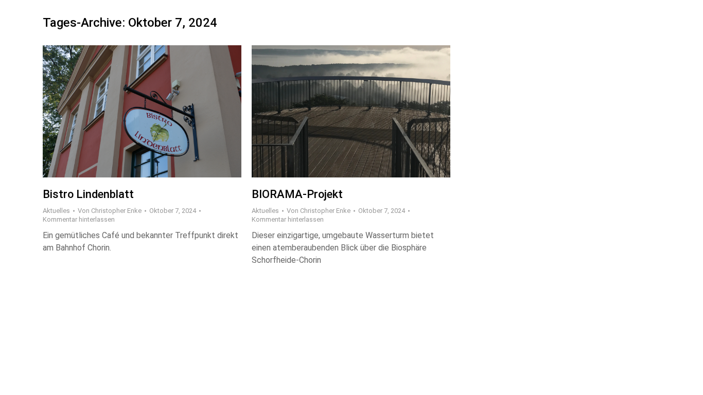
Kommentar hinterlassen (79, 219)
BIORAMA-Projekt (297, 194)
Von (110, 210)
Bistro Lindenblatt (88, 194)
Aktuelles (56, 210)
